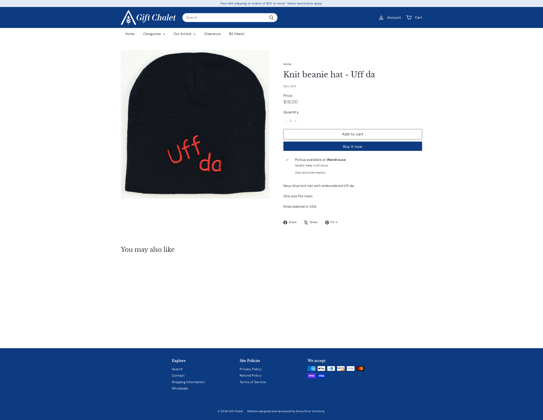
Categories (152, 34)
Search (177, 369)
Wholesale (180, 388)
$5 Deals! (236, 34)
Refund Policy (250, 375)
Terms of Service (253, 382)
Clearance (212, 34)
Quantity (291, 112)
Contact (178, 375)
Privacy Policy (251, 369)
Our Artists (183, 34)
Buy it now (352, 146)
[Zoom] (195, 124)
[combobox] (229, 17)
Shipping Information (188, 382)
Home (130, 34)
